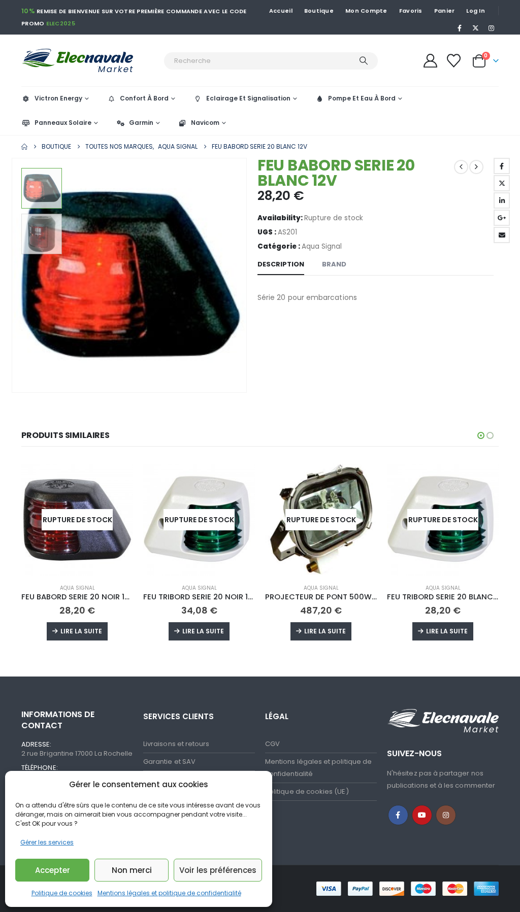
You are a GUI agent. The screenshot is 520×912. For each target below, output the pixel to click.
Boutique (319, 11)
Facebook (502, 166)
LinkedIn (502, 200)
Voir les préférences (217, 870)
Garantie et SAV (169, 761)
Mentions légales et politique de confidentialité (169, 893)
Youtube (422, 815)
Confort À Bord (144, 98)
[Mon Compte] (430, 60)
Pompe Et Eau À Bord (362, 98)
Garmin (141, 122)
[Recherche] (363, 61)
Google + (502, 218)
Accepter (52, 870)
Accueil (280, 11)
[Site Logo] (89, 61)
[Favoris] (454, 60)
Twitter (502, 183)
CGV (272, 744)
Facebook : (398, 815)
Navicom (205, 122)
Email (502, 235)
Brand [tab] (334, 264)
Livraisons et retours (176, 744)
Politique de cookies (61, 893)
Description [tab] (280, 264)
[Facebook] (459, 28)
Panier (444, 11)
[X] (475, 28)
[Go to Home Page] (24, 147)
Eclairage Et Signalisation (248, 98)
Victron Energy (58, 98)
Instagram (446, 815)
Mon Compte (366, 11)
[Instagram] (491, 28)
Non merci (132, 870)
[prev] (461, 167)
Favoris (410, 11)
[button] (13, 275)
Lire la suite (81, 631)
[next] (476, 167)
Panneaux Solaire (63, 122)
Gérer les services (47, 842)
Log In (475, 11)
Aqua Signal (322, 246)
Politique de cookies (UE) (307, 791)
